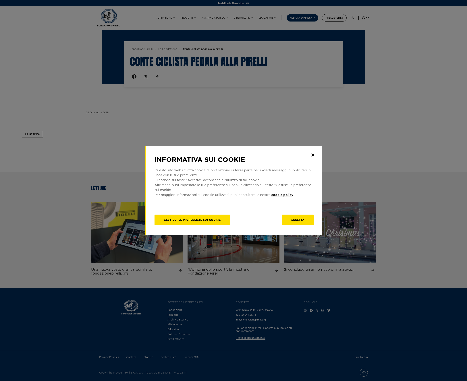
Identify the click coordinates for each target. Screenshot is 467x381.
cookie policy (282, 195)
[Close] (313, 155)
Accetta (297, 219)
